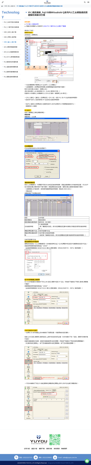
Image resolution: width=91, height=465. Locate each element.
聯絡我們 (64, 448)
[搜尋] (85, 2)
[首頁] (2, 6)
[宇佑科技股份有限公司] (47, 2)
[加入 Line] (87, 461)
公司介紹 (27, 448)
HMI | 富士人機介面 (9, 6)
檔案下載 (42, 448)
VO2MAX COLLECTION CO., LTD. (64, 463)
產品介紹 (34, 448)
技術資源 (57, 448)
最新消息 (49, 448)
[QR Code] (55, 440)
